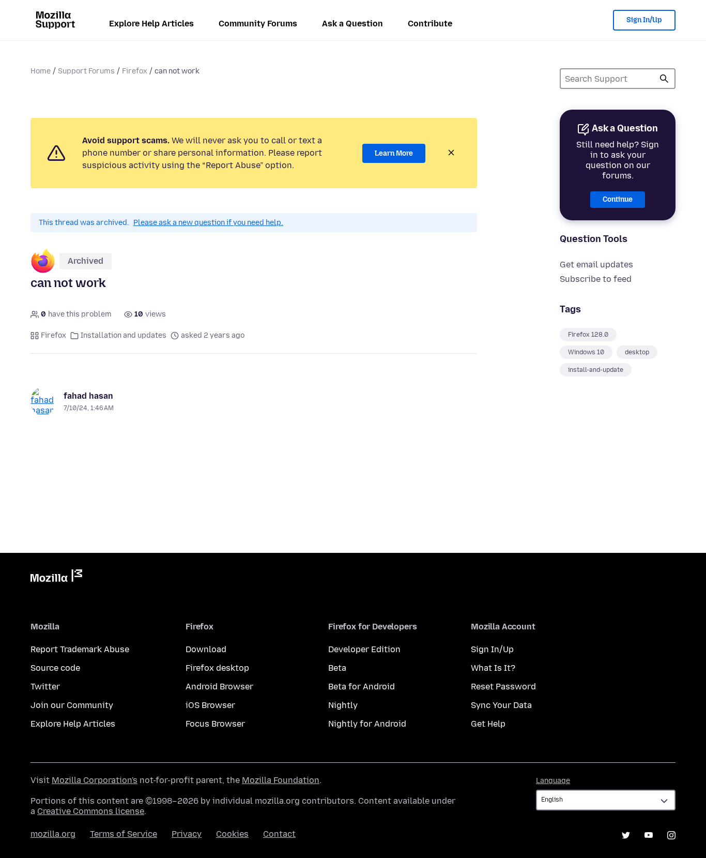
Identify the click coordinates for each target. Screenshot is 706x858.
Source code (55, 668)
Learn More (394, 153)
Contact (279, 834)
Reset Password (503, 686)
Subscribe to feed (596, 279)
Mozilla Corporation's (94, 780)
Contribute (430, 23)
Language (553, 780)
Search (664, 78)
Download (206, 649)
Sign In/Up (644, 20)
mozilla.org (52, 834)
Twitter (45, 686)
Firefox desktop (217, 668)
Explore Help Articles (151, 23)
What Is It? (493, 668)
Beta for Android (361, 686)
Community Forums (258, 23)
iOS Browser (210, 705)
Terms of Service (123, 834)
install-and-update (595, 369)
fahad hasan (88, 396)
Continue (618, 199)
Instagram (671, 835)
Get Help (488, 724)
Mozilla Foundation (280, 780)
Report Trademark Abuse (79, 649)
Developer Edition (364, 649)
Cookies (232, 834)
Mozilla (56, 577)
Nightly (343, 705)
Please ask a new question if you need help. (208, 222)
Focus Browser (215, 724)
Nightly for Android (367, 724)
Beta (337, 668)
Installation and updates (123, 335)
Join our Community (71, 705)
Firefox (134, 71)
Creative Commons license (90, 811)
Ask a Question (352, 23)
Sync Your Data (501, 705)
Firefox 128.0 (588, 334)
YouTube (648, 835)
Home (40, 71)
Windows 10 (586, 352)
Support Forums (86, 71)
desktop (637, 352)
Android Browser (219, 686)
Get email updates (596, 264)
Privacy (187, 834)
